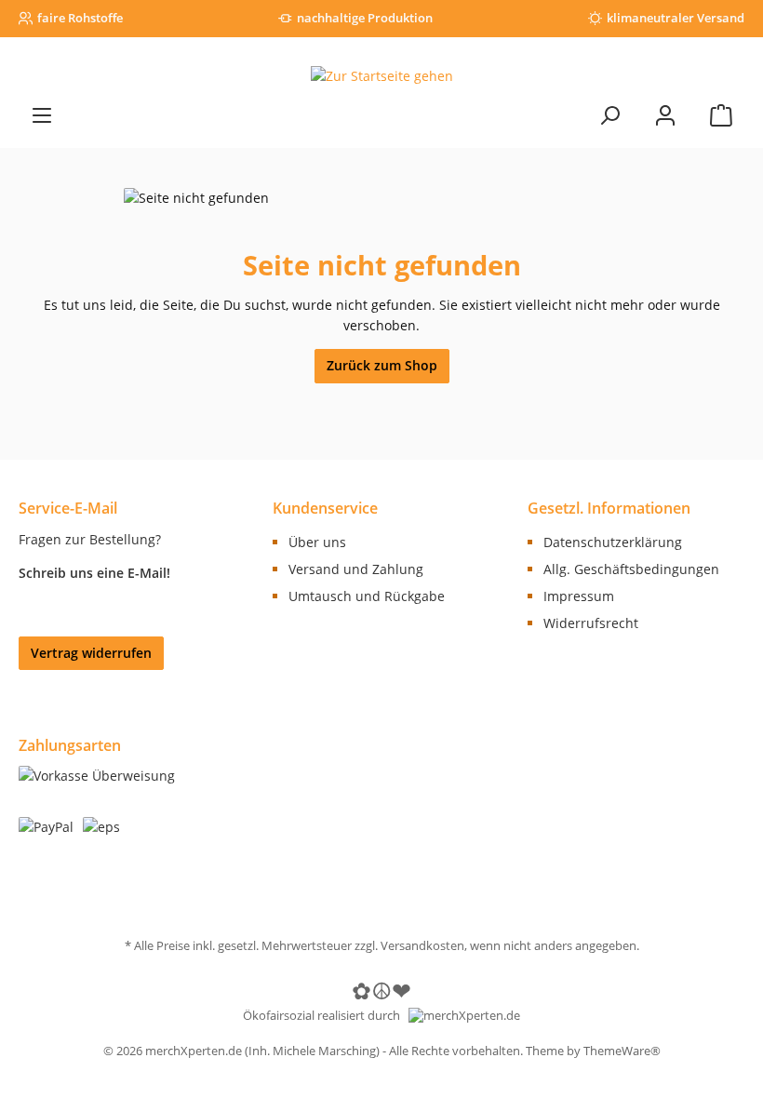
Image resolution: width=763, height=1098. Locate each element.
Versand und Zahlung (355, 569)
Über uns (317, 542)
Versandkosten (422, 946)
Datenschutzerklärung (612, 542)
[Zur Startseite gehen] (381, 76)
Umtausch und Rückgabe (366, 596)
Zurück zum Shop (382, 365)
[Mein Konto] (665, 115)
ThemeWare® (622, 1051)
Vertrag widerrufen (91, 653)
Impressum (578, 596)
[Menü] (42, 115)
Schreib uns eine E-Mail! (94, 573)
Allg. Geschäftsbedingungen (631, 569)
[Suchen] (609, 115)
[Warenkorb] (721, 115)
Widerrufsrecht (590, 623)
